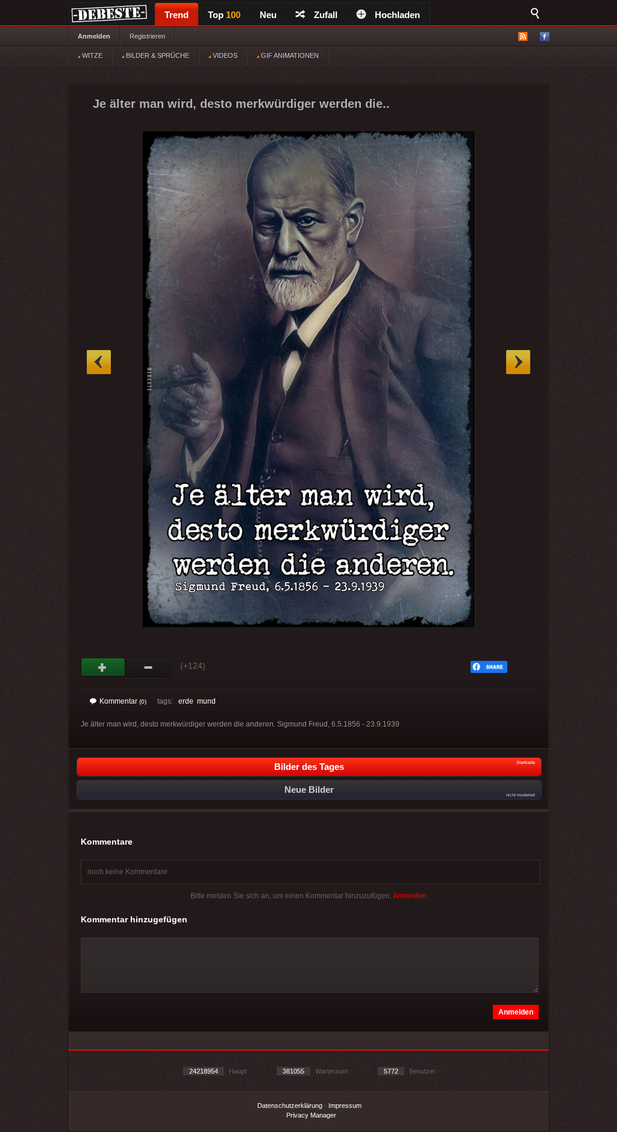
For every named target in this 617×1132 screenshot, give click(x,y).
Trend (176, 15)
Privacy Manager (311, 1115)
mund (206, 701)
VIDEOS (224, 55)
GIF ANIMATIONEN (289, 55)
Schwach (148, 667)
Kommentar (122, 701)
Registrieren (147, 36)
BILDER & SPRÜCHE (156, 55)
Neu (268, 15)
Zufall (325, 15)
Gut (103, 667)
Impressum (345, 1105)
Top (224, 15)
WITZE (91, 55)
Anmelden (94, 36)
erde (185, 701)
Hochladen (397, 15)
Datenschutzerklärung (289, 1105)
